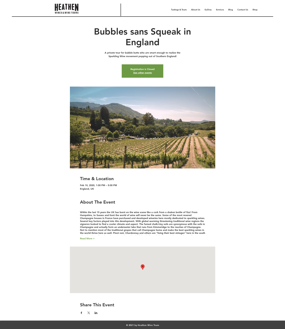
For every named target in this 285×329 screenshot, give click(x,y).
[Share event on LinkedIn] (96, 313)
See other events (142, 72)
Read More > (87, 238)
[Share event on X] (88, 313)
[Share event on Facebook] (81, 313)
